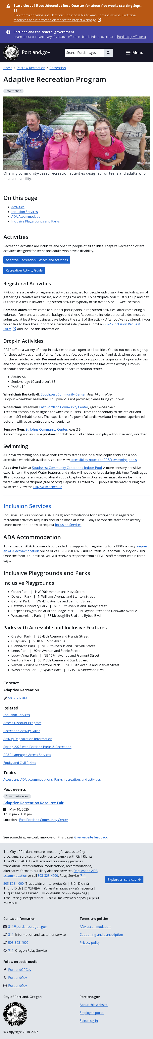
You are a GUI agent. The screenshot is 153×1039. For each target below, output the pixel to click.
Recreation (58, 68)
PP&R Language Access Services (27, 755)
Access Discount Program (22, 723)
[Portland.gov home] (26, 53)
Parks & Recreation (31, 68)
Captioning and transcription (101, 934)
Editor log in (89, 1020)
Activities (18, 207)
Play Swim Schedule (47, 487)
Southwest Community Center (63, 394)
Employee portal (92, 1012)
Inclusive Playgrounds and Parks (35, 221)
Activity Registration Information (27, 739)
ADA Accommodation (26, 216)
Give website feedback (90, 837)
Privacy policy (90, 942)
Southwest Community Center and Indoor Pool (67, 467)
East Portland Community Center (63, 407)
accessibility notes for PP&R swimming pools (104, 460)
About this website (94, 1005)
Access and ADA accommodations (28, 779)
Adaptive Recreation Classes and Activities (37, 260)
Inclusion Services (24, 212)
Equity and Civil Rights (19, 763)
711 (83, 875)
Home (7, 68)
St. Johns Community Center (46, 429)
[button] (135, 52)
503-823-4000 (48, 875)
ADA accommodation (95, 926)
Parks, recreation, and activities (77, 779)
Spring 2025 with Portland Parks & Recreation (37, 747)
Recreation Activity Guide (24, 270)
